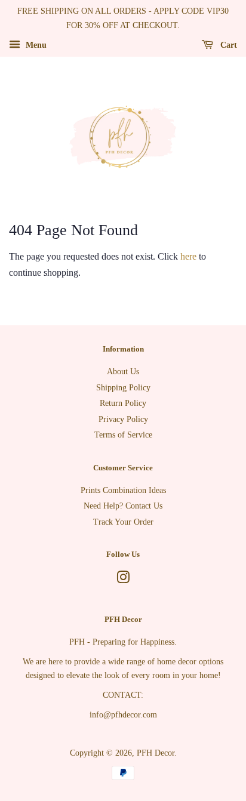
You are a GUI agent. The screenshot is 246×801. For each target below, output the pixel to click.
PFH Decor (155, 752)
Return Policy (123, 403)
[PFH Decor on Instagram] (123, 579)
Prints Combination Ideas (123, 490)
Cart (227, 44)
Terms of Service (123, 434)
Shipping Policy (123, 387)
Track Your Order (123, 521)
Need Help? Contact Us (123, 505)
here (188, 256)
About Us (123, 371)
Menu (35, 44)
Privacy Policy (123, 419)
